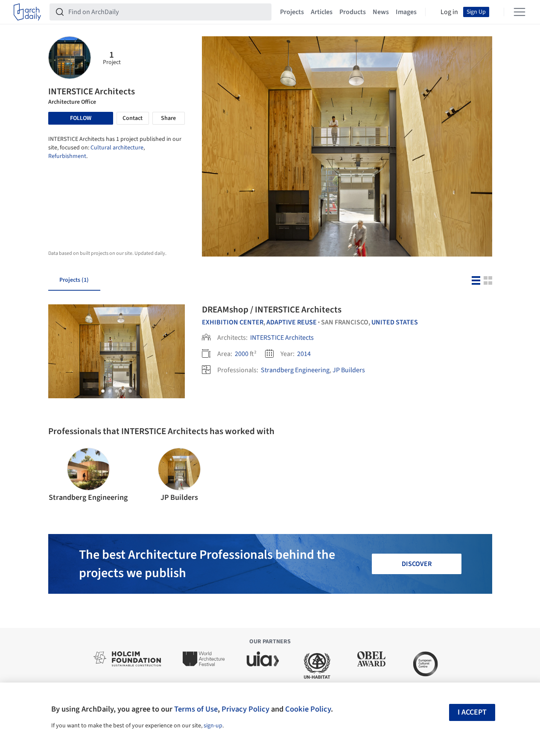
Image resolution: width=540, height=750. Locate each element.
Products (352, 12)
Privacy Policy (245, 709)
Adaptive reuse (291, 322)
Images (406, 12)
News (381, 12)
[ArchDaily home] (27, 11)
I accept (472, 712)
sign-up (213, 725)
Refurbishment (67, 156)
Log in (449, 12)
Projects (292, 12)
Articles (322, 12)
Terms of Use (196, 709)
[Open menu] (519, 12)
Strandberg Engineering (295, 370)
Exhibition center (232, 322)
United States (394, 322)
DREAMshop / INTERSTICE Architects (272, 309)
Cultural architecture (116, 147)
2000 (241, 354)
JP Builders (349, 370)
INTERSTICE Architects (282, 337)
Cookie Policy (308, 709)
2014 (304, 354)
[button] (103, 391)
